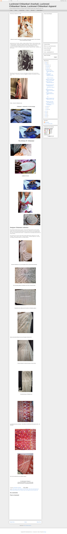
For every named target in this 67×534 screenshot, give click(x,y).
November (48, 66)
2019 (46, 63)
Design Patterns (40, 10)
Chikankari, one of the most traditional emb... (50, 102)
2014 (46, 115)
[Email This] (23, 487)
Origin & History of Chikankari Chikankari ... (50, 82)
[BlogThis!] (24, 487)
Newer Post (12, 522)
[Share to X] (25, 487)
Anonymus (47, 122)
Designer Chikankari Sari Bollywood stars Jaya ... (50, 99)
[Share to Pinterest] (27, 487)
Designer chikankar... (50, 77)
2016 (46, 112)
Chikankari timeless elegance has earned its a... (50, 93)
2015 (46, 114)
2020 (46, 62)
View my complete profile (48, 123)
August (47, 106)
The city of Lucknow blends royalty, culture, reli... (50, 71)
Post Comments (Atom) (27, 525)
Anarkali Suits (21, 10)
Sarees (16, 10)
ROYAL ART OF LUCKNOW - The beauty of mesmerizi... (50, 74)
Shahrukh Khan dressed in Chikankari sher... (50, 85)
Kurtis (28, 10)
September (48, 69)
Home (11, 10)
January (47, 109)
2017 (46, 111)
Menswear (33, 10)
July (47, 107)
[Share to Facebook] (26, 487)
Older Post (39, 522)
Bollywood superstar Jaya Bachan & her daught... (50, 80)
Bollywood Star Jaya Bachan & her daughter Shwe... (50, 90)
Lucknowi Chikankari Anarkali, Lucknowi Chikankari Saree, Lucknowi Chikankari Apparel (32, 5)
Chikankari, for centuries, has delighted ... (50, 104)
